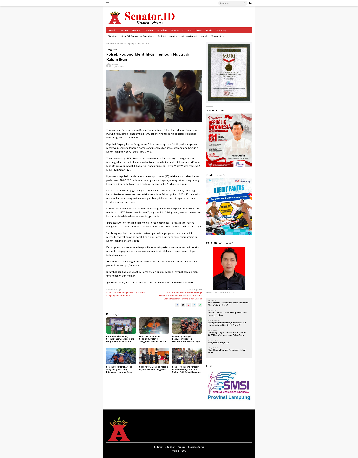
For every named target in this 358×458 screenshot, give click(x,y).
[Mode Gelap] (250, 3)
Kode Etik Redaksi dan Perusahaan (138, 36)
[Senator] (142, 16)
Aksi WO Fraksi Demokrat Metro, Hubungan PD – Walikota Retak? (228, 303)
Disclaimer (113, 36)
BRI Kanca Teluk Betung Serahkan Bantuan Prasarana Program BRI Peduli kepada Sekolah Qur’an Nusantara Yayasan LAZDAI (120, 339)
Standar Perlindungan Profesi (183, 36)
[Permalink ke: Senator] (108, 65)
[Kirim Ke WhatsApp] (200, 305)
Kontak (204, 36)
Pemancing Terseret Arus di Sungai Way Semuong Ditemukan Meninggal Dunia (119, 369)
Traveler (198, 30)
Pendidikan (162, 30)
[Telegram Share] (194, 305)
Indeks (209, 30)
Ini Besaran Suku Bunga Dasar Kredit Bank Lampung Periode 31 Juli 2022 (125, 292)
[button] (245, 3)
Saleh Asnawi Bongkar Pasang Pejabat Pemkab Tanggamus (153, 368)
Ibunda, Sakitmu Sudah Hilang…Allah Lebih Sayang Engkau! (227, 313)
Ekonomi (186, 30)
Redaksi (162, 36)
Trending (148, 30)
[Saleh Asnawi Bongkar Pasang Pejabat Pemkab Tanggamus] (154, 356)
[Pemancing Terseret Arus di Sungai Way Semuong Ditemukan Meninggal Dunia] (121, 356)
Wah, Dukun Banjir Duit (218, 342)
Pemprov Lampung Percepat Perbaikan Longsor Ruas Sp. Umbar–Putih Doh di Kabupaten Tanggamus (187, 369)
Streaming (221, 30)
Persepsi (175, 30)
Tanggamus (111, 49)
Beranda (112, 30)
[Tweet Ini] (183, 305)
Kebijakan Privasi (196, 447)
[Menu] (108, 3)
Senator (115, 64)
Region (135, 30)
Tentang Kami (217, 36)
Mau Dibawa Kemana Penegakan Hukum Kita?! (227, 351)
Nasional (124, 30)
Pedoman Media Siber (164, 447)
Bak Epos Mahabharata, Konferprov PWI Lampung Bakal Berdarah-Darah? (227, 323)
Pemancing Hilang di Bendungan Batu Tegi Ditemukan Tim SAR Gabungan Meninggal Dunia (186, 339)
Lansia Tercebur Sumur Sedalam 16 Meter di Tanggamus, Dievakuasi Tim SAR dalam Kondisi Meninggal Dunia (153, 339)
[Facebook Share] (177, 305)
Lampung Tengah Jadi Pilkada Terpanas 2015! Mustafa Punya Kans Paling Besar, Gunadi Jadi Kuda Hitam (227, 333)
